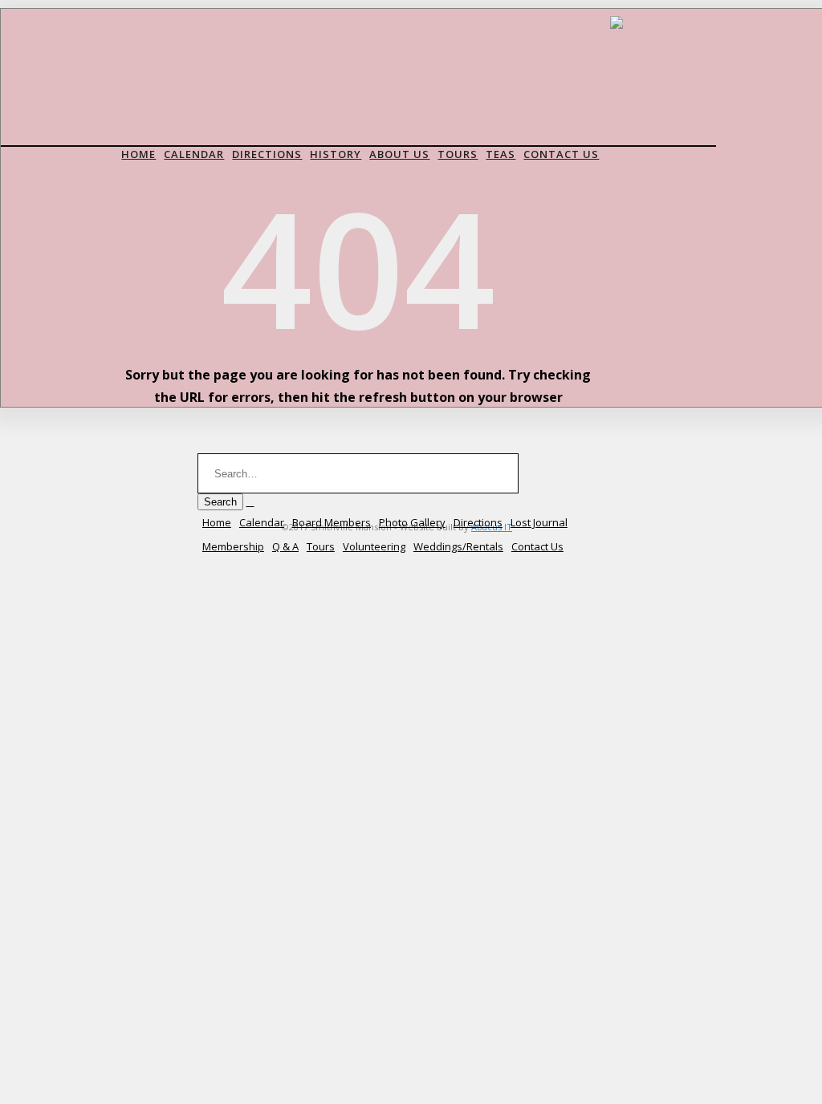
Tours (457, 154)
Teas (500, 154)
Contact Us (561, 154)
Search (220, 502)
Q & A (285, 546)
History (335, 154)
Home (138, 154)
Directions (267, 154)
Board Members (331, 522)
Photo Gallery (412, 522)
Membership (233, 546)
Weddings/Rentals (458, 546)
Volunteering (374, 546)
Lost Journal (539, 522)
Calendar (194, 154)
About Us (399, 154)
